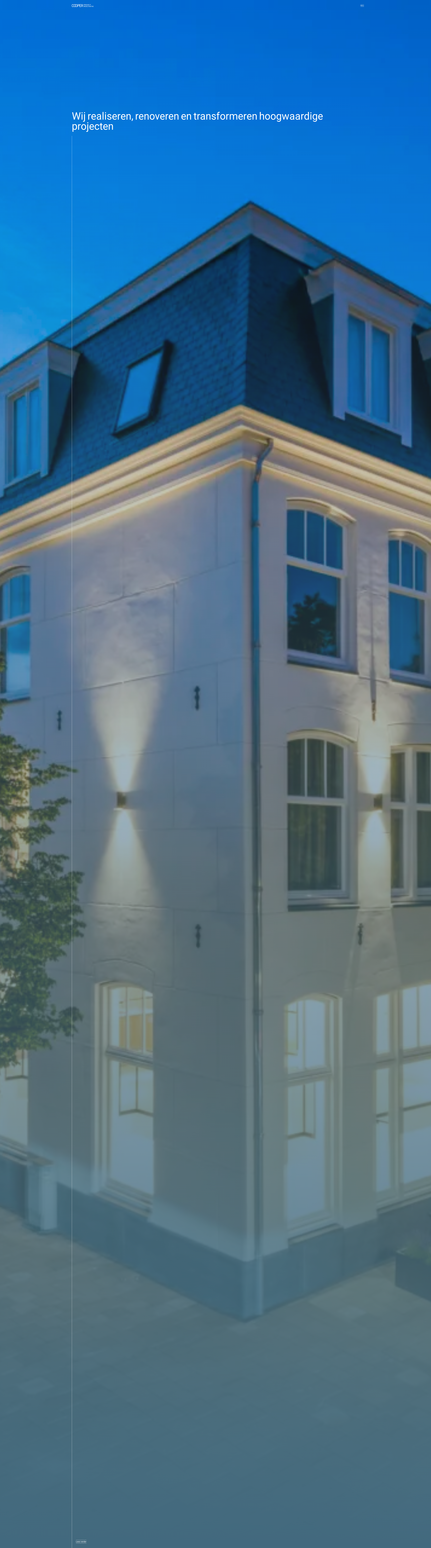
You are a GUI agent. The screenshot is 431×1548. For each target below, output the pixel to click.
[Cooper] (215, 5)
